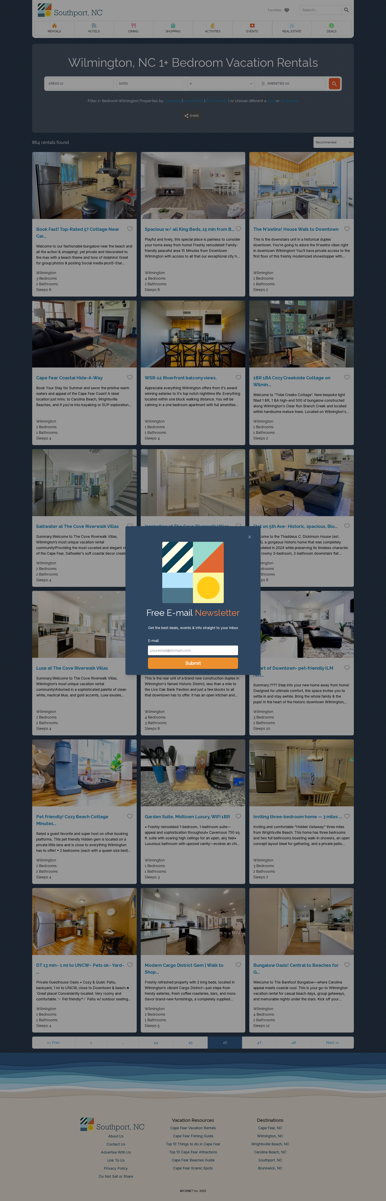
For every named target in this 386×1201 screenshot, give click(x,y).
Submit (193, 663)
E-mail (153, 640)
